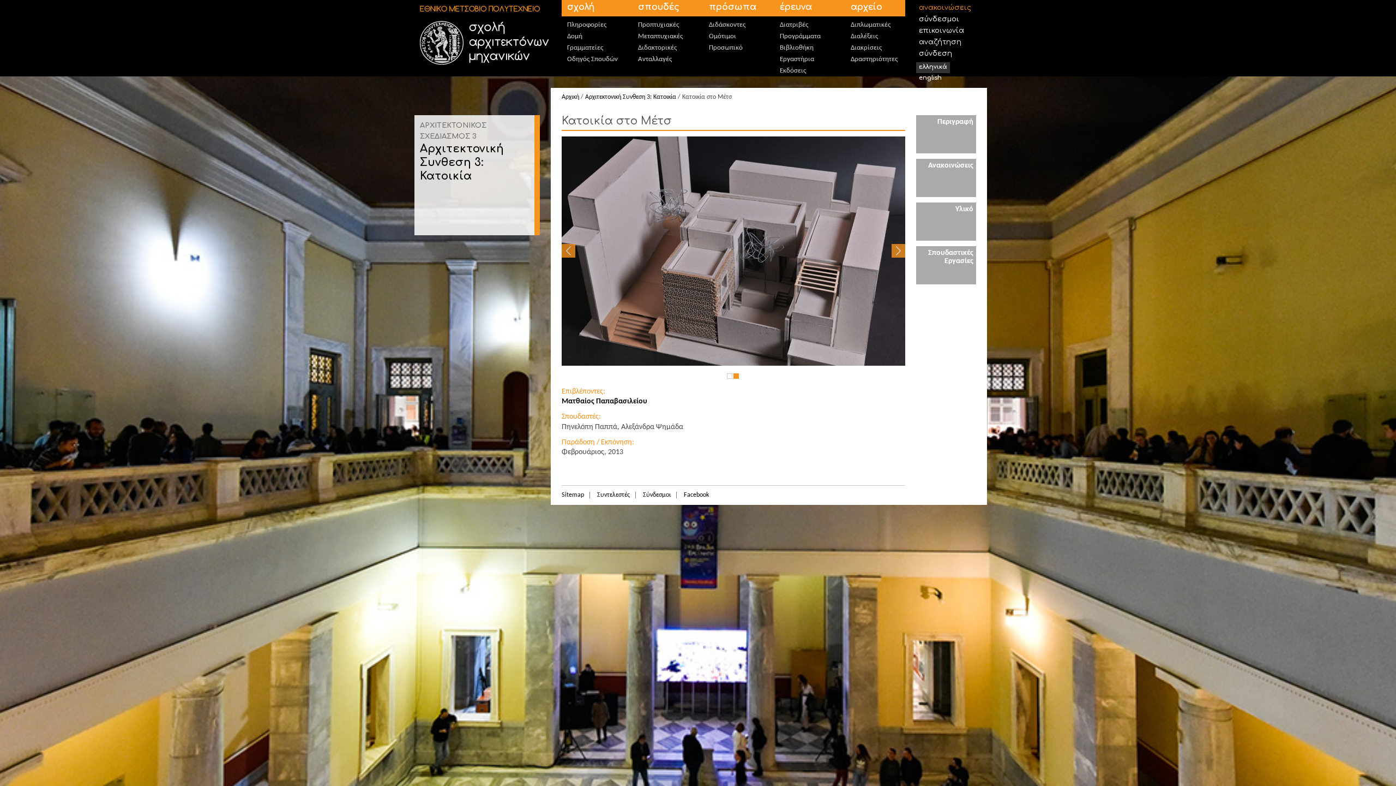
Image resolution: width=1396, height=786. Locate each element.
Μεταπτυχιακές (660, 36)
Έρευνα (796, 7)
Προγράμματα (800, 36)
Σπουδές (658, 7)
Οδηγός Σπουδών (592, 59)
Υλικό (964, 209)
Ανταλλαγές (655, 59)
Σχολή (580, 7)
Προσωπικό (726, 47)
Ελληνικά (933, 66)
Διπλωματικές (870, 24)
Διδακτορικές (657, 47)
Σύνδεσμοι (939, 19)
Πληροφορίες (586, 24)
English (930, 77)
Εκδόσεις (793, 70)
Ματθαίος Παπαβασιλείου (604, 401)
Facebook (696, 495)
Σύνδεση (935, 53)
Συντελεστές (613, 495)
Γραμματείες (585, 47)
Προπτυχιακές (658, 24)
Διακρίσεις (866, 47)
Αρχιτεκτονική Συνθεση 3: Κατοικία (462, 162)
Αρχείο (866, 7)
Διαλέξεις (864, 36)
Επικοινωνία (941, 30)
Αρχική (570, 97)
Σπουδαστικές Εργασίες (950, 257)
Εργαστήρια (797, 59)
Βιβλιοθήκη (797, 47)
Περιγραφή (955, 122)
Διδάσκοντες (727, 24)
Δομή (574, 36)
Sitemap (573, 495)
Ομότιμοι (722, 36)
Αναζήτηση (940, 42)
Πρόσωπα (732, 7)
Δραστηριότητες (874, 59)
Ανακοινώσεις (945, 7)
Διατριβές (794, 24)
